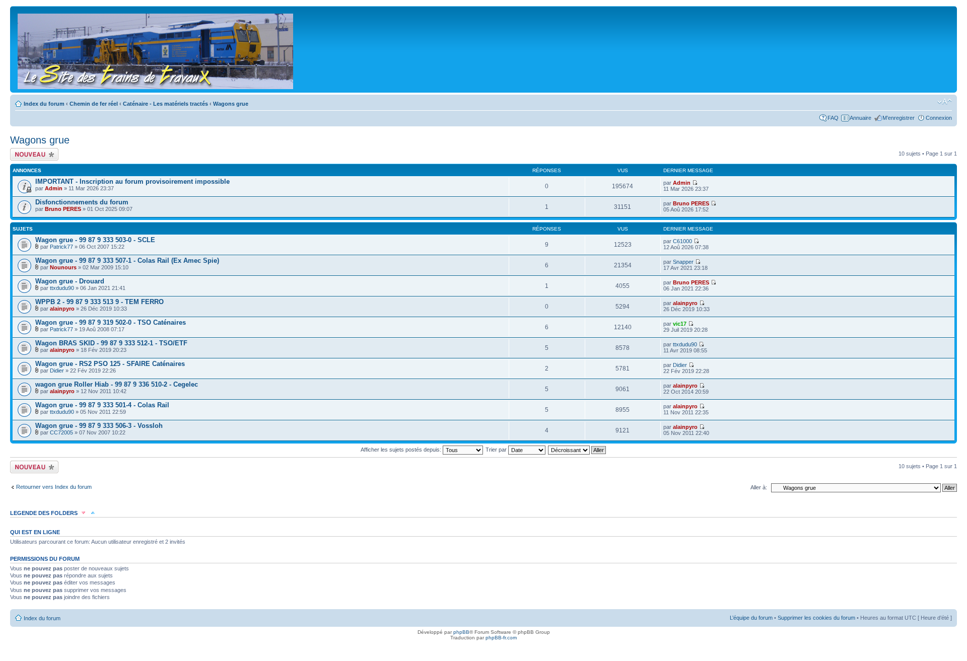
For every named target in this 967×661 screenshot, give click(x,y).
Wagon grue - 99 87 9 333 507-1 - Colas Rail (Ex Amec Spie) (127, 260)
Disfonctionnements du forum (81, 202)
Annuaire (860, 118)
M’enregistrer (898, 118)
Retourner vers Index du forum (54, 487)
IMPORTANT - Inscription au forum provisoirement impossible (132, 181)
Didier (57, 371)
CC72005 (61, 432)
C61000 (682, 241)
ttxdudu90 (62, 288)
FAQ (833, 118)
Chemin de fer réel (94, 104)
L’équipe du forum (751, 618)
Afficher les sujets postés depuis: (402, 450)
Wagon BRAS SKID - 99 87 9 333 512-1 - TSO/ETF (111, 343)
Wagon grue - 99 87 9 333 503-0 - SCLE (95, 240)
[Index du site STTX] (156, 49)
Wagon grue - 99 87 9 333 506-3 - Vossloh (99, 425)
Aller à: (758, 487)
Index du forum (44, 104)
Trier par (497, 450)
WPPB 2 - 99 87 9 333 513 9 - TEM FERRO (99, 302)
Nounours (63, 267)
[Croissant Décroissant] (577, 450)
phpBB (461, 632)
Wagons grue (230, 104)
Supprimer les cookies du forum (816, 618)
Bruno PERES (63, 209)
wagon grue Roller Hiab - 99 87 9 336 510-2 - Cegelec (116, 384)
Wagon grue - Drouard (69, 281)
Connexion (939, 118)
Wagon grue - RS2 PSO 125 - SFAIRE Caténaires (110, 364)
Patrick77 (61, 247)
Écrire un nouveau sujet (32, 154)
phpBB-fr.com (501, 637)
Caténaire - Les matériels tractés (165, 104)
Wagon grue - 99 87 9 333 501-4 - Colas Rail (102, 405)
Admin (53, 188)
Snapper (683, 262)
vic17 (679, 324)
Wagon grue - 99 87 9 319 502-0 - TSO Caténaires (110, 322)
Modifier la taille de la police (944, 101)
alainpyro (62, 309)
